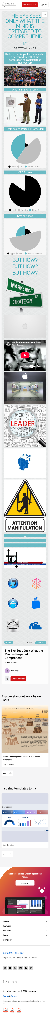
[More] (44, 14)
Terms (6, 996)
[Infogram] (9, 4)
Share (9, 642)
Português (19, 958)
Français (34, 958)
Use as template (29, 4)
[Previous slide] (4, 773)
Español (27, 958)
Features (7, 926)
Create (6, 921)
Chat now (19, 953)
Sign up (44, 5)
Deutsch (12, 958)
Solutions (7, 930)
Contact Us (8, 953)
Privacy (14, 996)
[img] (26, 145)
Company (7, 940)
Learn (5, 935)
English (5, 958)
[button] (12, 166)
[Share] (7, 678)
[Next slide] (10, 773)
